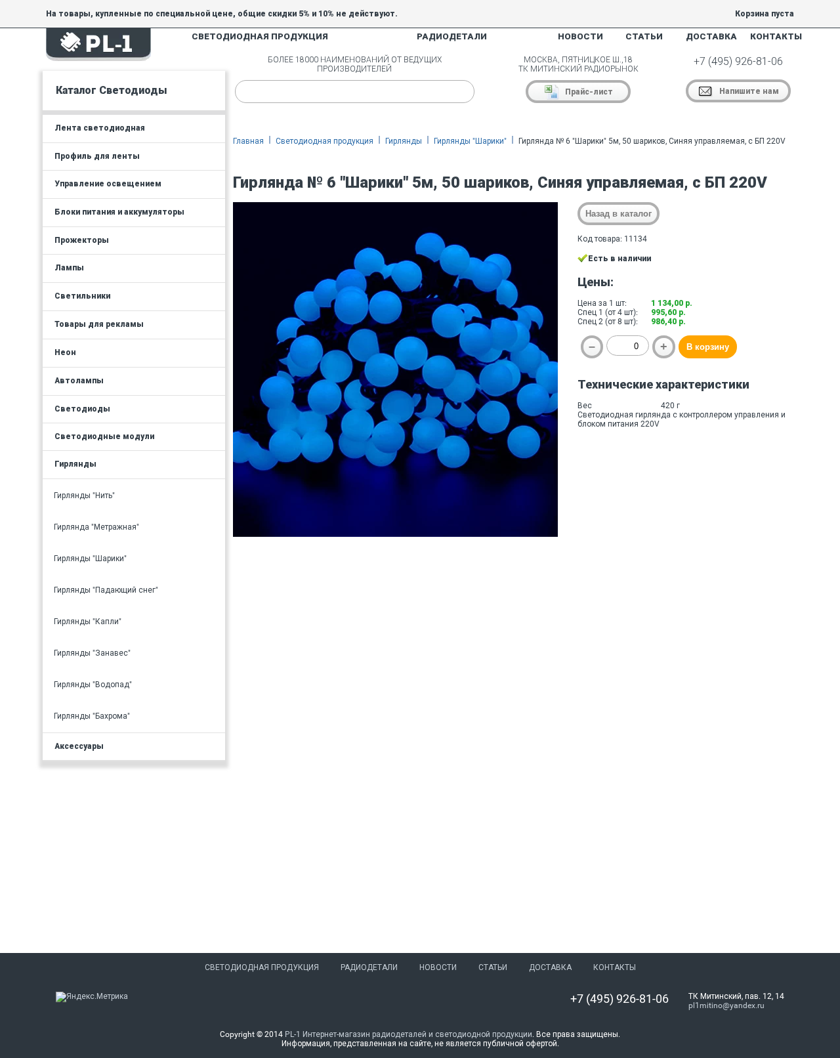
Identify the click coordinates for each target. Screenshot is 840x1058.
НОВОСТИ (580, 36)
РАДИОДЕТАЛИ (452, 36)
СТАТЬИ (644, 36)
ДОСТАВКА (711, 36)
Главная (248, 141)
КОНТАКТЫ (776, 36)
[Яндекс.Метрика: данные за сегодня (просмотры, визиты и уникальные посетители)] (92, 997)
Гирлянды (403, 141)
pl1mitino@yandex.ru (726, 1005)
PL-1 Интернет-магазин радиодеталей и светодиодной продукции (408, 1034)
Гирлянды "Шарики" (470, 141)
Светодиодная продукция (324, 141)
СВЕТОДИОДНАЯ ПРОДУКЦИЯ (260, 36)
